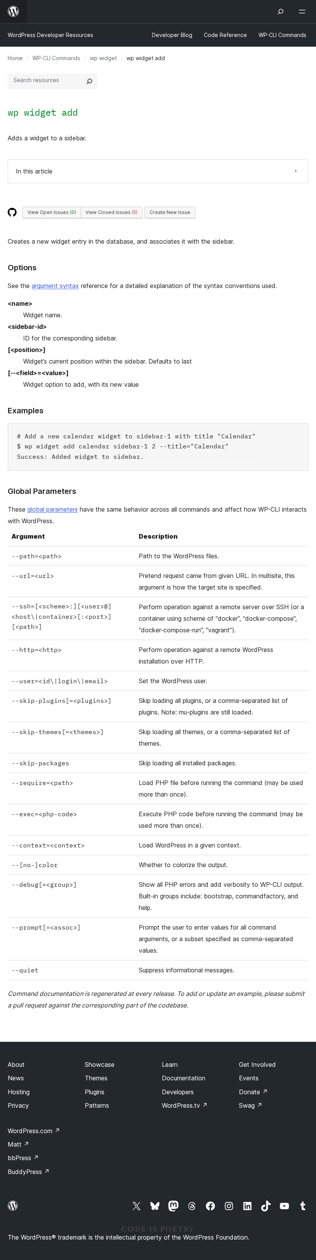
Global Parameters (42, 491)
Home (15, 58)
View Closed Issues (112, 212)
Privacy (18, 1105)
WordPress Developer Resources (50, 35)
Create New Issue (170, 212)
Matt (18, 1144)
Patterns (97, 1105)
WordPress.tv (185, 1105)
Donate (253, 1092)
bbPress (23, 1158)
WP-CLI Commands (56, 58)
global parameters (52, 509)
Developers (178, 1092)
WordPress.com (34, 1131)
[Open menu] (303, 11)
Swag (250, 1105)
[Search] (89, 81)
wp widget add (43, 112)
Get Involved (257, 1064)
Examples (26, 410)
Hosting (19, 1092)
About (16, 1064)
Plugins (94, 1092)
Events (249, 1078)
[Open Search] (280, 11)
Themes (96, 1078)
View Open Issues (51, 212)
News (16, 1078)
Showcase (99, 1064)
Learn (170, 1064)
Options (22, 267)
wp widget (103, 58)
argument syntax (55, 286)
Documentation (183, 1078)
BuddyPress (29, 1172)
